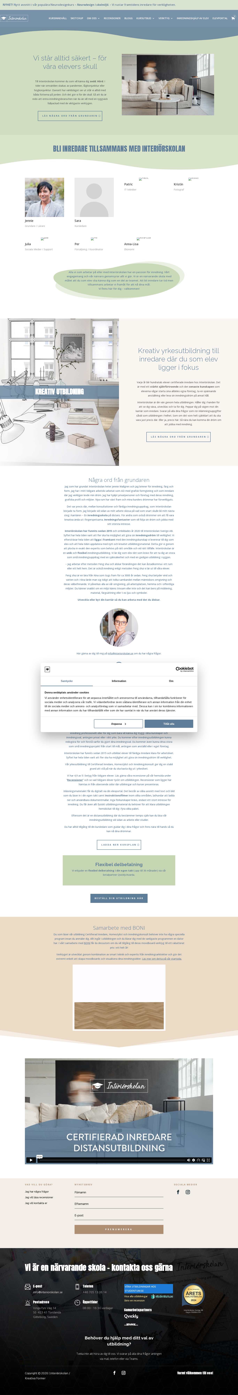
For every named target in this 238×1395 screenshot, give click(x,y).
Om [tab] (171, 680)
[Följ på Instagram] (188, 1192)
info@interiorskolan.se (120, 653)
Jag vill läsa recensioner (39, 1197)
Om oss (92, 18)
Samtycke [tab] (67, 680)
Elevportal (220, 18)
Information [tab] (119, 680)
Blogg (128, 18)
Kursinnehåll (58, 18)
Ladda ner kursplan (119, 844)
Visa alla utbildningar (136, 1296)
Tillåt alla (168, 723)
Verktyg (164, 18)
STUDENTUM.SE (134, 1290)
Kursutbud (143, 18)
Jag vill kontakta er (36, 1203)
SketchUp (77, 18)
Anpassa (116, 723)
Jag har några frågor (37, 1191)
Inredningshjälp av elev (193, 18)
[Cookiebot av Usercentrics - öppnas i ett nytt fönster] (178, 669)
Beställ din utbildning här (119, 898)
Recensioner (112, 18)
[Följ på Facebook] (178, 1192)
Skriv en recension (134, 1300)
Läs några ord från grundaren (70, 115)
